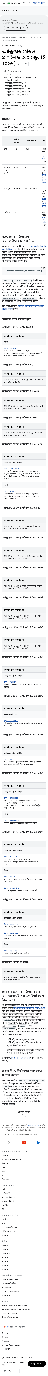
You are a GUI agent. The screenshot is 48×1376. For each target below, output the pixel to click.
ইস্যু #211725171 (10, 682)
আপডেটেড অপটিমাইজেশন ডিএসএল (29, 1008)
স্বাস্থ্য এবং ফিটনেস (8, 1197)
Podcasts (5, 1179)
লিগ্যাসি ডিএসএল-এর (20, 1058)
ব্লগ (3, 1175)
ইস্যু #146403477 (11, 721)
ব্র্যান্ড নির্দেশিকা (26, 1358)
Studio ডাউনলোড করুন (10, 1291)
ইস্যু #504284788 (11, 877)
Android (5, 1155)
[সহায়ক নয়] (21, 46)
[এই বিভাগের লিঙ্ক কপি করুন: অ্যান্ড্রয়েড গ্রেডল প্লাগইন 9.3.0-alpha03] (4, 776)
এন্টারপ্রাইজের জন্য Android (12, 1159)
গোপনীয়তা (5, 1205)
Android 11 (6, 1269)
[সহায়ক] (18, 46)
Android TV (6, 1235)
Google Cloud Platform (11, 1345)
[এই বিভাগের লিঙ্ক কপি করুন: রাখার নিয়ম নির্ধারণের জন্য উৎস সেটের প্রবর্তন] (21, 1075)
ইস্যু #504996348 (11, 798)
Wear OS (5, 1223)
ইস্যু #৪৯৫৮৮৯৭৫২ (11, 933)
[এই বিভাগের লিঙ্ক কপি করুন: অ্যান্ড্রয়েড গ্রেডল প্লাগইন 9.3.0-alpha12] (4, 447)
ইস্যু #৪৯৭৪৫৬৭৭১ (11, 924)
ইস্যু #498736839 (10, 759)
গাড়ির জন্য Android (9, 1231)
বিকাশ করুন (23, 38)
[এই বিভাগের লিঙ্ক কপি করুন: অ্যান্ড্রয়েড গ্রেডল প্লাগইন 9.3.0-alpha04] (4, 738)
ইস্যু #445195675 (10, 857)
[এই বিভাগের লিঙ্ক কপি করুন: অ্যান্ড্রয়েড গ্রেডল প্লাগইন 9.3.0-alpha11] (4, 511)
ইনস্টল (44, 175)
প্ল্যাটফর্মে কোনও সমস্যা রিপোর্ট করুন (14, 1305)
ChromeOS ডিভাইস (9, 1227)
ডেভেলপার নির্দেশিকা (9, 1283)
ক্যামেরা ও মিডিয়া (8, 1201)
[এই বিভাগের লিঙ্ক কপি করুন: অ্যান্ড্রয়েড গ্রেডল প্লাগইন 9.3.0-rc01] (42, 417)
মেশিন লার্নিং (6, 1193)
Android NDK (7, 1295)
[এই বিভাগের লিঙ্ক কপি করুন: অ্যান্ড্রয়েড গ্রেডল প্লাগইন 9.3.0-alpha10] (4, 541)
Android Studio (10, 11)
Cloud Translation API (21, 23)
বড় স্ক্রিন (5, 1219)
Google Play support (10, 1313)
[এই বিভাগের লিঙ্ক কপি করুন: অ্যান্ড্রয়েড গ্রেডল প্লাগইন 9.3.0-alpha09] (4, 571)
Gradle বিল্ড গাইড (11, 41)
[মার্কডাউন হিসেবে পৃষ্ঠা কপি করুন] (26, 64)
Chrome (5, 1337)
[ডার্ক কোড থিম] (41, 268)
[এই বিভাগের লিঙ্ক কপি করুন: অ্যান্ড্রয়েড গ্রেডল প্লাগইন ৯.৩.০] (36, 962)
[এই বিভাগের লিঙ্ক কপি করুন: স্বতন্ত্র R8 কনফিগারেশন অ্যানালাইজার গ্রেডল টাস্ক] (35, 241)
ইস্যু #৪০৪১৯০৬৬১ (11, 491)
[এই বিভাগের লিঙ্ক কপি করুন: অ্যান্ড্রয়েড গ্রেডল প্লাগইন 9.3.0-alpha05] (4, 699)
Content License (33, 1125)
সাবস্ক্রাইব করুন (37, 1363)
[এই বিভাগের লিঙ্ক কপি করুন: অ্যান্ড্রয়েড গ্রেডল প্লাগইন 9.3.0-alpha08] (4, 601)
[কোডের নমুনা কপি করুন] (44, 268)
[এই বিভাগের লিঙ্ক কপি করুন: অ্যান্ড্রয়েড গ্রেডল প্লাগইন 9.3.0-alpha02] (4, 835)
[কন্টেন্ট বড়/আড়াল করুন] (20, 71)
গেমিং (4, 1189)
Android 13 (6, 1261)
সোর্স (3, 1167)
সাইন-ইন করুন (39, 3)
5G (3, 1209)
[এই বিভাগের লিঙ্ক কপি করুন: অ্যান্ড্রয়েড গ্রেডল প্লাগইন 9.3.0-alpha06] (4, 660)
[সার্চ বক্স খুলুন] (24, 2)
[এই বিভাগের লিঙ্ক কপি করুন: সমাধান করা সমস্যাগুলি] (33, 319)
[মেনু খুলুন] (3, 3)
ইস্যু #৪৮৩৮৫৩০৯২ (11, 469)
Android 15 (6, 1253)
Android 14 (6, 1257)
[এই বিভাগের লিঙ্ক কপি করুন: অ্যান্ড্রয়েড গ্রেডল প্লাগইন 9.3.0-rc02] (42, 391)
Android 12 (6, 1265)
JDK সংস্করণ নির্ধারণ (44, 219)
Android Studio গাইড (10, 1279)
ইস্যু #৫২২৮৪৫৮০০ (11, 348)
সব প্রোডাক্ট (6, 1349)
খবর (3, 1171)
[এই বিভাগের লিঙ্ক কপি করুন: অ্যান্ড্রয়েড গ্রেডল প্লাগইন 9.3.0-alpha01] (4, 903)
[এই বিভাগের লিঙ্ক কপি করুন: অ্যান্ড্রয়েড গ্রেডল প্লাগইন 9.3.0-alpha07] (4, 631)
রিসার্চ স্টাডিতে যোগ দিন (10, 1317)
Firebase (5, 1341)
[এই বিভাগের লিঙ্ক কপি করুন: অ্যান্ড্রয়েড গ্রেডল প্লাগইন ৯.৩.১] (36, 364)
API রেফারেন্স (6, 1287)
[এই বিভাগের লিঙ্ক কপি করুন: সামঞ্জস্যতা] (18, 119)
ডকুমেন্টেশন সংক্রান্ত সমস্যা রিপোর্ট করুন (16, 1309)
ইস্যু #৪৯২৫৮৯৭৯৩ (11, 820)
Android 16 (6, 1249)
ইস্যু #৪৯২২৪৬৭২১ (11, 951)
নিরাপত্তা (5, 1163)
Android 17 (6, 1245)
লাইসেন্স (15, 1358)
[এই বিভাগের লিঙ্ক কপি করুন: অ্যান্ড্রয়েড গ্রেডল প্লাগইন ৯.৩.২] (36, 327)
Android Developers (9, 38)
